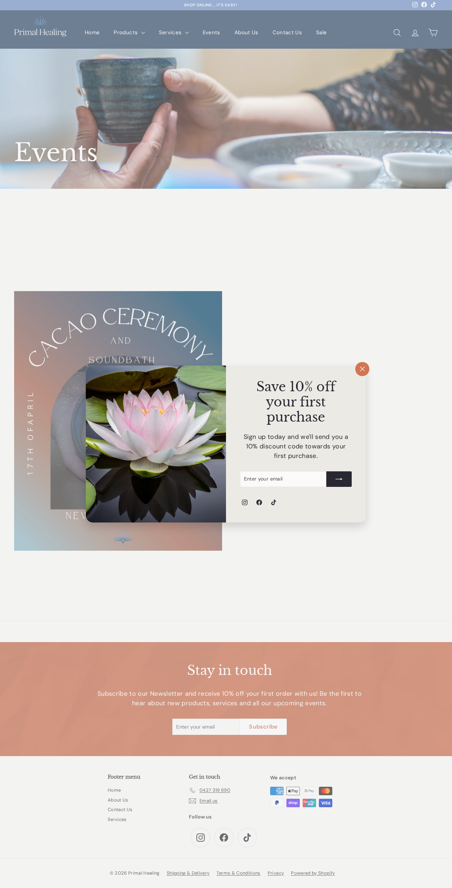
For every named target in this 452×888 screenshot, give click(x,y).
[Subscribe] (339, 479)
